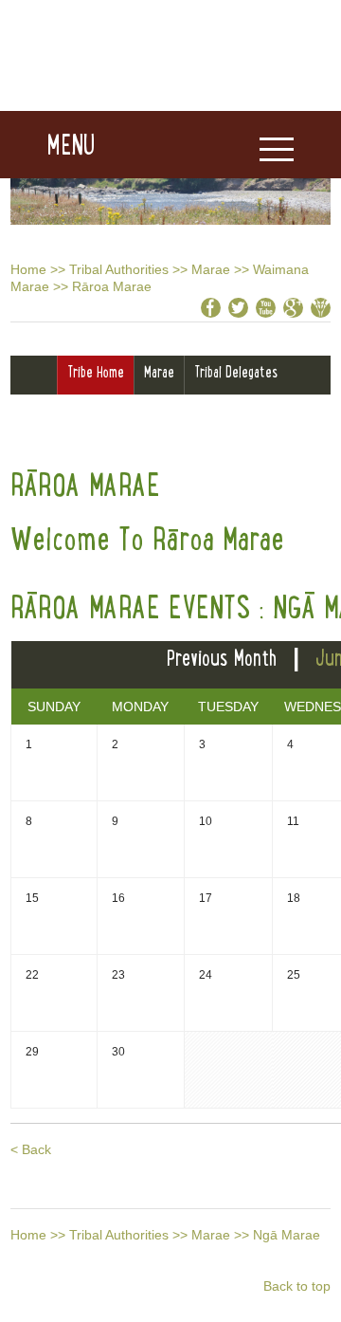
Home (28, 269)
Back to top (297, 1286)
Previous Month (222, 658)
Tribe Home (95, 371)
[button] (48, 145)
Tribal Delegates (236, 371)
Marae (210, 269)
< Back (30, 1149)
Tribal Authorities (119, 269)
